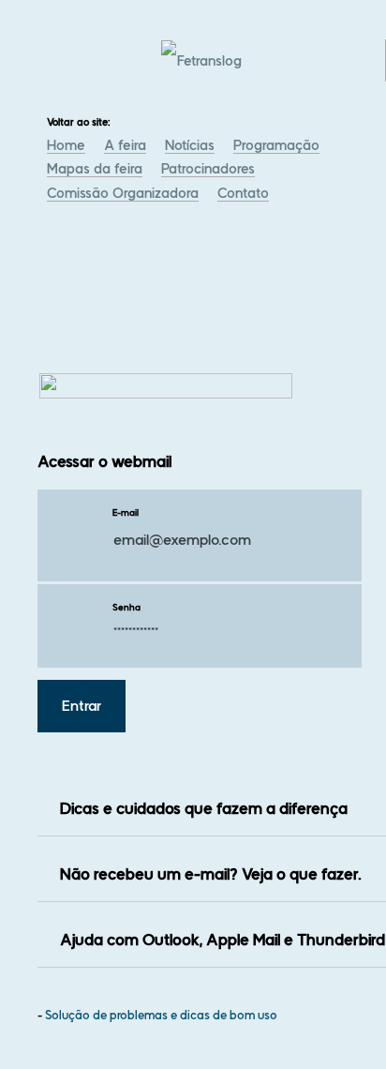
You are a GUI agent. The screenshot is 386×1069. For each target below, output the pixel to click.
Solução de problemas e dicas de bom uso (161, 1015)
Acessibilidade (56, 942)
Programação (276, 145)
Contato (243, 193)
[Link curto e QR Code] (56, 1017)
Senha (126, 607)
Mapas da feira (94, 168)
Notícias (190, 145)
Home (66, 145)
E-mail (125, 512)
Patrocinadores (208, 168)
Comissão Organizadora (123, 193)
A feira (125, 145)
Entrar (81, 706)
